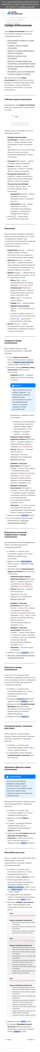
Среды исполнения (13, 22)
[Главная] (6, 17)
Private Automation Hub (17, 17)
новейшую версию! (27, 7)
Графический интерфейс (15, 20)
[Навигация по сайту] (2, 13)
